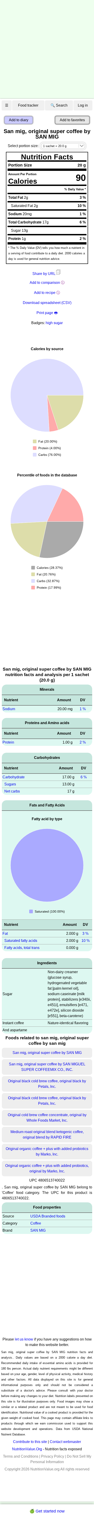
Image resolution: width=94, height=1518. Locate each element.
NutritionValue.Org (27, 1449)
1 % (83, 709)
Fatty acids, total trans (21, 948)
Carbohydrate (14, 777)
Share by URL (44, 274)
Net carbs (12, 791)
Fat (5, 933)
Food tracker (28, 105)
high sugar (54, 323)
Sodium (9, 709)
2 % (83, 742)
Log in (83, 105)
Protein (8, 742)
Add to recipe (44, 293)
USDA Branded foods (47, 1216)
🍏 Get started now (47, 1511)
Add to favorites (72, 120)
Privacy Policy (52, 1456)
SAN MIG (38, 1230)
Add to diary (18, 120)
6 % (84, 777)
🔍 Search (59, 105)
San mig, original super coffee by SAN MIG (47, 1053)
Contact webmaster (65, 1442)
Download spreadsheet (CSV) (47, 303)
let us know (24, 1339)
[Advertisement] (47, 49)
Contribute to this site (30, 1442)
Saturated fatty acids (20, 941)
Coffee (35, 1223)
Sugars (10, 784)
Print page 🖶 (47, 313)
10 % (85, 941)
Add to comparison (45, 283)
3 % (85, 933)
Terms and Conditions (20, 1456)
